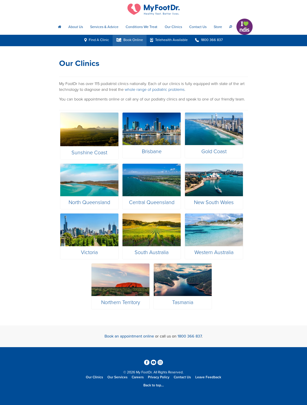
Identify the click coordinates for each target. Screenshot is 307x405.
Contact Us (198, 27)
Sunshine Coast (89, 153)
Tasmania (182, 302)
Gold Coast (214, 151)
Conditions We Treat (141, 27)
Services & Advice (104, 27)
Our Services (117, 377)
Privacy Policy (158, 377)
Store (218, 27)
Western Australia (214, 252)
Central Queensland (151, 202)
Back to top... (153, 385)
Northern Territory (120, 302)
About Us (75, 27)
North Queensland (89, 202)
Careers (138, 377)
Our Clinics (173, 27)
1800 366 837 (190, 336)
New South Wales (214, 202)
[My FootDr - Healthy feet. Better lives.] (153, 9)
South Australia (152, 252)
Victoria (89, 252)
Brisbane (152, 151)
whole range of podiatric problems (155, 89)
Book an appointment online (129, 336)
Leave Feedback (208, 377)
